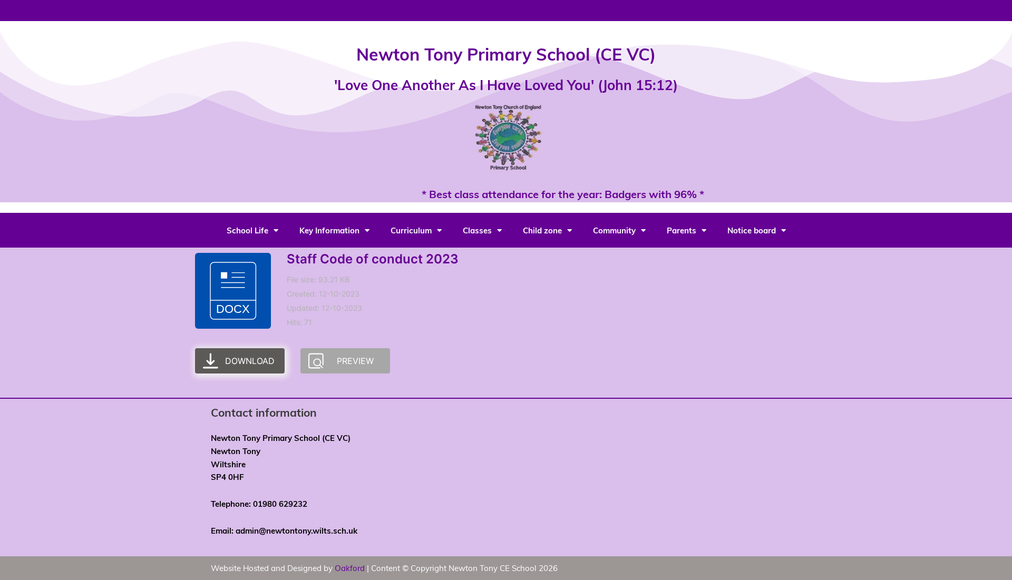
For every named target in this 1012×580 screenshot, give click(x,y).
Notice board (751, 230)
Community (614, 230)
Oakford (350, 568)
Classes (477, 230)
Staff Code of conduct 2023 (373, 259)
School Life (247, 230)
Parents (681, 230)
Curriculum (411, 230)
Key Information (329, 230)
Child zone (542, 230)
